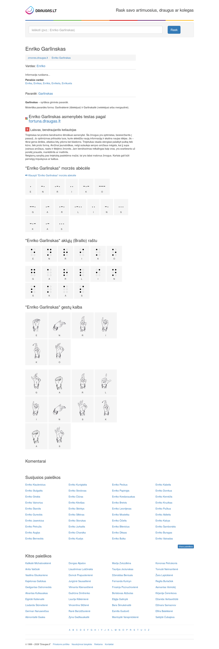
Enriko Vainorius (34, 502)
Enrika (28, 83)
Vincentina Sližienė (79, 605)
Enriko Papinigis (120, 490)
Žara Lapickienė (164, 575)
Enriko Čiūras (76, 496)
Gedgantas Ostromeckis (38, 587)
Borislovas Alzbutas (122, 593)
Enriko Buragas (164, 532)
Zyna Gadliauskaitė (79, 617)
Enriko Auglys (32, 532)
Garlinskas (45, 93)
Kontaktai (109, 644)
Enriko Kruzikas (164, 502)
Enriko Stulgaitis (34, 490)
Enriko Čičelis (119, 520)
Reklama (98, 644)
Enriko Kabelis (163, 484)
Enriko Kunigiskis (78, 484)
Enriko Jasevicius (34, 520)
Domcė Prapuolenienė (81, 575)
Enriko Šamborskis (166, 526)
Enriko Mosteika (120, 514)
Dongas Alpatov (77, 563)
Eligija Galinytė (120, 599)
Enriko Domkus (164, 490)
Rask (174, 29)
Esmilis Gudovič (120, 611)
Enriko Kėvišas (77, 502)
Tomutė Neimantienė (167, 569)
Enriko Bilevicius (121, 526)
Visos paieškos (186, 546)
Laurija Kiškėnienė (78, 599)
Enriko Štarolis (33, 508)
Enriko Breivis (119, 502)
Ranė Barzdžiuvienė (79, 611)
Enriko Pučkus (163, 508)
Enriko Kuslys (76, 538)
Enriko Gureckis (33, 514)
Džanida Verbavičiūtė (167, 599)
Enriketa (55, 83)
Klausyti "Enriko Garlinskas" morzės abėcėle (52, 175)
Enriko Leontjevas (121, 508)
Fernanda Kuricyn (121, 581)
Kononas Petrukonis (166, 563)
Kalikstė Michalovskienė (38, 563)
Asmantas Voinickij (166, 587)
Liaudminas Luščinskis (81, 569)
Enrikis (46, 83)
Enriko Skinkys (76, 508)
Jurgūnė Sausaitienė (80, 581)
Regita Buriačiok (164, 581)
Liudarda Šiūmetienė (36, 605)
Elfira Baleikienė (164, 611)
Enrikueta (67, 83)
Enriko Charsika (77, 532)
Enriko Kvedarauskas (123, 496)
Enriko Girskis (32, 496)
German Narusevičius (37, 611)
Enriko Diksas (119, 532)
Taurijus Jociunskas (122, 569)
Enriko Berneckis (34, 538)
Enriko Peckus (119, 484)
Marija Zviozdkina (121, 563)
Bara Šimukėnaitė (121, 605)
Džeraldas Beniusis (122, 575)
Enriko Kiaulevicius (35, 484)
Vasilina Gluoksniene (36, 575)
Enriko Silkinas (76, 514)
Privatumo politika (61, 644)
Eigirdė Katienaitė (34, 599)
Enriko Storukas (77, 520)
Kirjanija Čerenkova (166, 593)
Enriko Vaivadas (164, 538)
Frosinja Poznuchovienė (125, 587)
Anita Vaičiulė (32, 569)
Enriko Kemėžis (164, 496)
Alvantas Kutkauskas (36, 593)
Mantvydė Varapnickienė (125, 617)
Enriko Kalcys (163, 520)
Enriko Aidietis (163, 514)
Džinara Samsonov (166, 605)
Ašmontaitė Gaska (35, 617)
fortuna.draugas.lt (45, 121)
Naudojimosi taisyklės (82, 644)
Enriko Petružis (33, 526)
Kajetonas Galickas (35, 581)
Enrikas (38, 83)
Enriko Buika (119, 538)
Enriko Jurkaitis (77, 526)
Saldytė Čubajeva (165, 617)
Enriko (41, 65)
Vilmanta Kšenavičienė (81, 587)
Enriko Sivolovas (77, 490)
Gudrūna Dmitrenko (79, 593)
